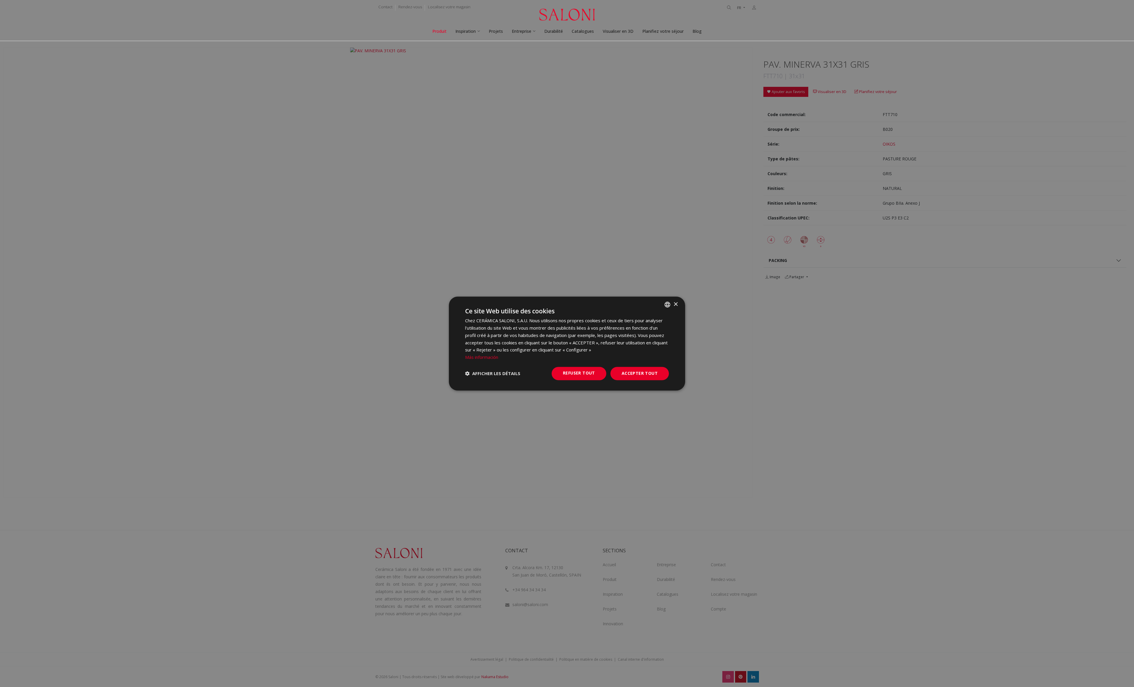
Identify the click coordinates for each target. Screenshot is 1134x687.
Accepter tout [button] (640, 373)
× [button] (675, 304)
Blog (697, 31)
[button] (492, 373)
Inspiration (465, 31)
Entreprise (521, 31)
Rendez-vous (410, 6)
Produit (439, 31)
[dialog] (567, 343)
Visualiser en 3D (618, 31)
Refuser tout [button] (579, 373)
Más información (481, 357)
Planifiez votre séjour (663, 31)
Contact (385, 6)
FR (739, 7)
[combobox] (667, 304)
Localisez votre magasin (449, 6)
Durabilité (553, 31)
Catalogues (583, 31)
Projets (496, 31)
